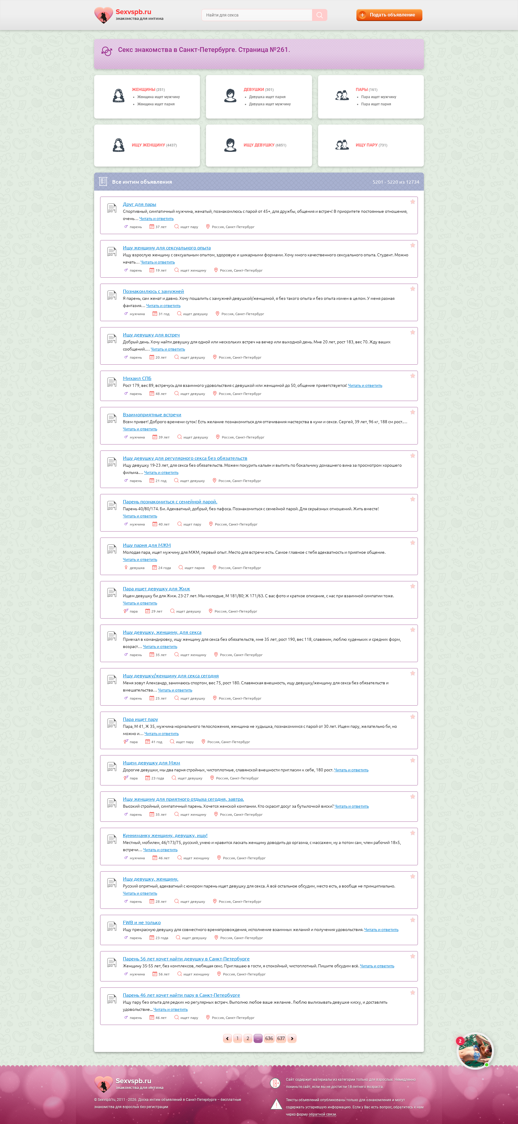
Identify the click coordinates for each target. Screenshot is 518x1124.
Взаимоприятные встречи (152, 414)
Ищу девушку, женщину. (150, 878)
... (258, 1038)
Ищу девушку (259, 145)
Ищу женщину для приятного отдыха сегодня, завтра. (183, 799)
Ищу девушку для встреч (151, 334)
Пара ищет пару (140, 719)
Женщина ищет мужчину (158, 97)
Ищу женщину (149, 145)
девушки (254, 89)
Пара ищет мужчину (378, 97)
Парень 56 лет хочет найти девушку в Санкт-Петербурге (186, 958)
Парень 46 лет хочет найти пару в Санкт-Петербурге (181, 995)
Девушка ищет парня (267, 97)
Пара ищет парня (376, 104)
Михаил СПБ (137, 378)
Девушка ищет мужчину (270, 104)
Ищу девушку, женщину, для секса (162, 632)
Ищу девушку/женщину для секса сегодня (171, 675)
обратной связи (322, 1114)
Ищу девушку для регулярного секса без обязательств (185, 458)
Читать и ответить (156, 218)
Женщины (144, 89)
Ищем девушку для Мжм (151, 762)
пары (362, 89)
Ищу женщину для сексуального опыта (167, 247)
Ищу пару (367, 145)
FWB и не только (142, 922)
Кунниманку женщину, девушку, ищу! (165, 835)
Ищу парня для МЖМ (147, 545)
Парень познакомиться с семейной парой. (170, 501)
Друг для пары (139, 204)
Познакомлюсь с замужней (153, 291)
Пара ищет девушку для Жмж (156, 588)
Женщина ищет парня (156, 104)
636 (269, 1038)
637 (281, 1038)
